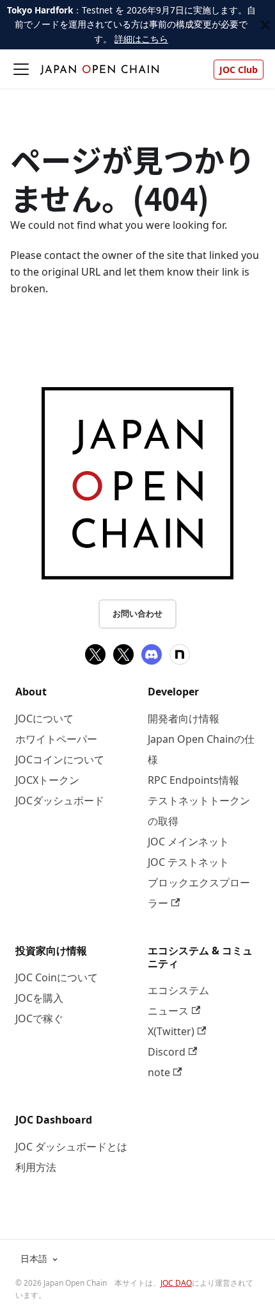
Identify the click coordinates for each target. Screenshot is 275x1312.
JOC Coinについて (56, 977)
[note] (179, 654)
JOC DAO (176, 1282)
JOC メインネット (188, 842)
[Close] (265, 24)
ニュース (168, 1011)
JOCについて (44, 718)
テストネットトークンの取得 (199, 810)
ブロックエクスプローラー (199, 893)
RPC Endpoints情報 (193, 780)
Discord (166, 1052)
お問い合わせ (137, 613)
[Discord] (151, 654)
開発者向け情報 (183, 718)
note (159, 1072)
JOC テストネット (188, 862)
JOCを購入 (39, 998)
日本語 (33, 1259)
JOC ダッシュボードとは (71, 1147)
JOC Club (238, 69)
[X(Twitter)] (95, 654)
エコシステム (178, 990)
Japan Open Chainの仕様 (201, 749)
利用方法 (35, 1167)
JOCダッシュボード (59, 800)
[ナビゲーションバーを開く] (21, 69)
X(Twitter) (171, 1031)
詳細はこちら (141, 39)
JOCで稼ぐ (39, 1018)
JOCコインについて (59, 759)
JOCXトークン (47, 780)
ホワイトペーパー (56, 739)
